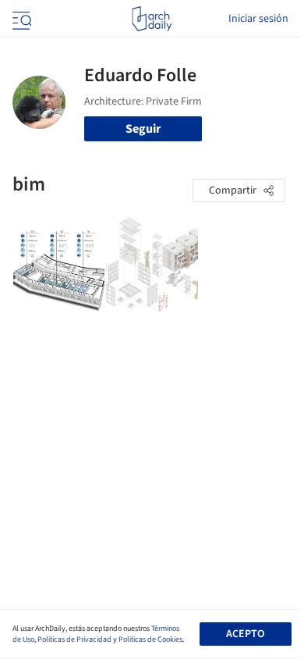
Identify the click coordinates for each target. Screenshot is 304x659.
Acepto (245, 634)
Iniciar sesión (258, 18)
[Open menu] (20, 19)
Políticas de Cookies (150, 639)
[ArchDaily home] (151, 18)
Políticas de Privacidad (74, 639)
